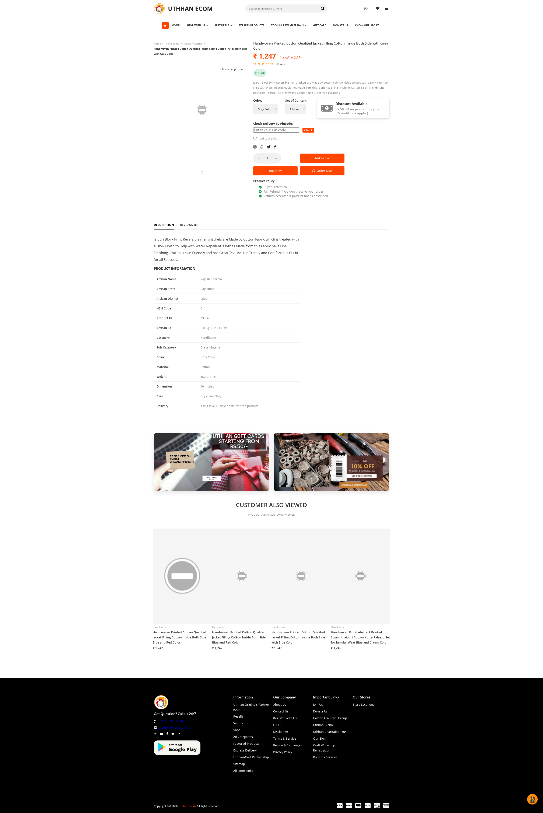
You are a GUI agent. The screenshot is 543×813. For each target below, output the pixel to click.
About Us (279, 704)
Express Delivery (245, 750)
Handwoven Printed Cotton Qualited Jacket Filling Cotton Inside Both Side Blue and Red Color (179, 637)
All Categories (243, 737)
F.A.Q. (277, 725)
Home (157, 43)
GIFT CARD (319, 25)
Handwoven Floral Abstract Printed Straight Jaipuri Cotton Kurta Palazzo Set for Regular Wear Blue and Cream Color (360, 637)
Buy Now (275, 171)
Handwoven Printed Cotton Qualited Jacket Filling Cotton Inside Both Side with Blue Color (298, 637)
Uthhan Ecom (187, 806)
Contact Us (280, 711)
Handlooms (172, 43)
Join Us (318, 704)
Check (308, 130)
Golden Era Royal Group (330, 718)
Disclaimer (280, 732)
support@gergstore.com (176, 727)
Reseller (239, 716)
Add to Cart (322, 158)
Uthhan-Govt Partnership (251, 757)
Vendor (238, 723)
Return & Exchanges (287, 745)
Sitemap (239, 764)
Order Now (323, 171)
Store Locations (363, 704)
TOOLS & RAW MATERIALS (287, 25)
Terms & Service (284, 738)
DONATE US (340, 25)
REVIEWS (189, 225)
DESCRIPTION (164, 225)
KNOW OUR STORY (367, 25)
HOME (176, 25)
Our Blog (319, 738)
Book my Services (325, 757)
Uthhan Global (323, 725)
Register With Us (285, 718)
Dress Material (193, 43)
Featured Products (246, 744)
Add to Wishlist (268, 138)
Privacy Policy (282, 752)
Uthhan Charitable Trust (330, 732)
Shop (237, 730)
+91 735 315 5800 (170, 721)
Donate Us (320, 711)
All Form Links (243, 771)
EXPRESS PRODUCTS (251, 25)
